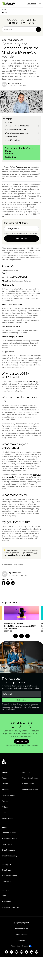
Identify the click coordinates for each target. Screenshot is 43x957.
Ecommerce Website (30, 789)
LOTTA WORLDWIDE (20, 277)
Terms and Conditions (31, 708)
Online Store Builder (30, 778)
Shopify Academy (9, 850)
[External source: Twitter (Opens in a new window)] (11, 952)
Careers (5, 784)
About (4, 778)
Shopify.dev (6, 870)
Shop (4, 896)
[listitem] (21, 619)
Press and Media (8, 795)
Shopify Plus (7, 901)
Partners (5, 801)
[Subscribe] (38, 29)
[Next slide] (27, 636)
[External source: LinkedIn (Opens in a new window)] (31, 952)
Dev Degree (6, 882)
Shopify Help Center (10, 838)
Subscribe (21, 700)
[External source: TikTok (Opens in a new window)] (26, 952)
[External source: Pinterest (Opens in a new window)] (36, 952)
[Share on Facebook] (3, 583)
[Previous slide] (15, 636)
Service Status (7, 818)
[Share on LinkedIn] (13, 583)
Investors (5, 789)
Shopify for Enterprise (10, 907)
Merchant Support (9, 833)
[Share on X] (8, 583)
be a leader (24, 468)
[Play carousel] (21, 636)
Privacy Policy (10, 709)
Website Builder (28, 784)
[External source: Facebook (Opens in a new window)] (6, 952)
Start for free (31, 4)
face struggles (34, 381)
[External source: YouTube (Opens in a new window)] (16, 952)
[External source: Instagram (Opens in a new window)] (21, 952)
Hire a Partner (7, 844)
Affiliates (5, 807)
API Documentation (9, 876)
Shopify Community (9, 856)
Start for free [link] (21, 238)
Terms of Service (21, 929)
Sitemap (21, 940)
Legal (4, 813)
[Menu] (40, 3)
